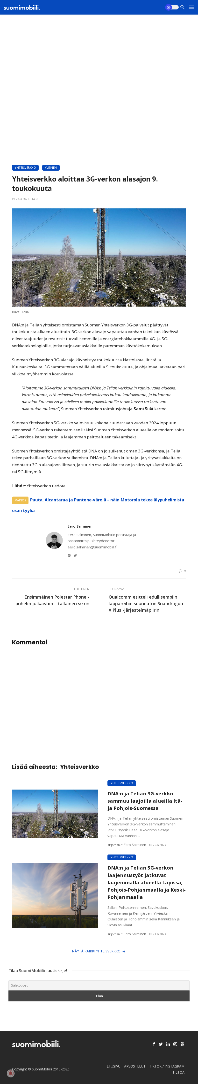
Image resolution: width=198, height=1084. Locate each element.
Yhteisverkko (25, 168)
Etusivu (113, 1066)
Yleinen (51, 168)
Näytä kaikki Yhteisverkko (96, 951)
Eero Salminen (80, 526)
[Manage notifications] (10, 1073)
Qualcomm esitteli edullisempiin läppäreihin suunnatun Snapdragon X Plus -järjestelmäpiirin (146, 603)
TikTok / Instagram (166, 1066)
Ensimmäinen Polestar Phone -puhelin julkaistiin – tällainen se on (52, 600)
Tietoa (178, 1072)
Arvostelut (135, 1066)
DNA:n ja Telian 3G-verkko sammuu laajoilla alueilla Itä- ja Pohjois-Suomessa (144, 800)
